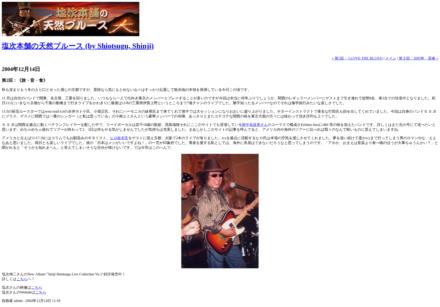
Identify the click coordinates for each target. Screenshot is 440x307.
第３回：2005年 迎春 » (418, 58)
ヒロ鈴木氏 (119, 138)
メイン (390, 58)
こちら (22, 279)
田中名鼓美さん (255, 125)
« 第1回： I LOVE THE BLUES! (357, 58)
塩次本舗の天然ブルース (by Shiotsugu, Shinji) (78, 46)
